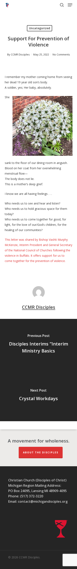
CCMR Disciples (20, 54)
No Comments (61, 54)
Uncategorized (39, 28)
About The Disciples (40, 452)
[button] (70, 5)
